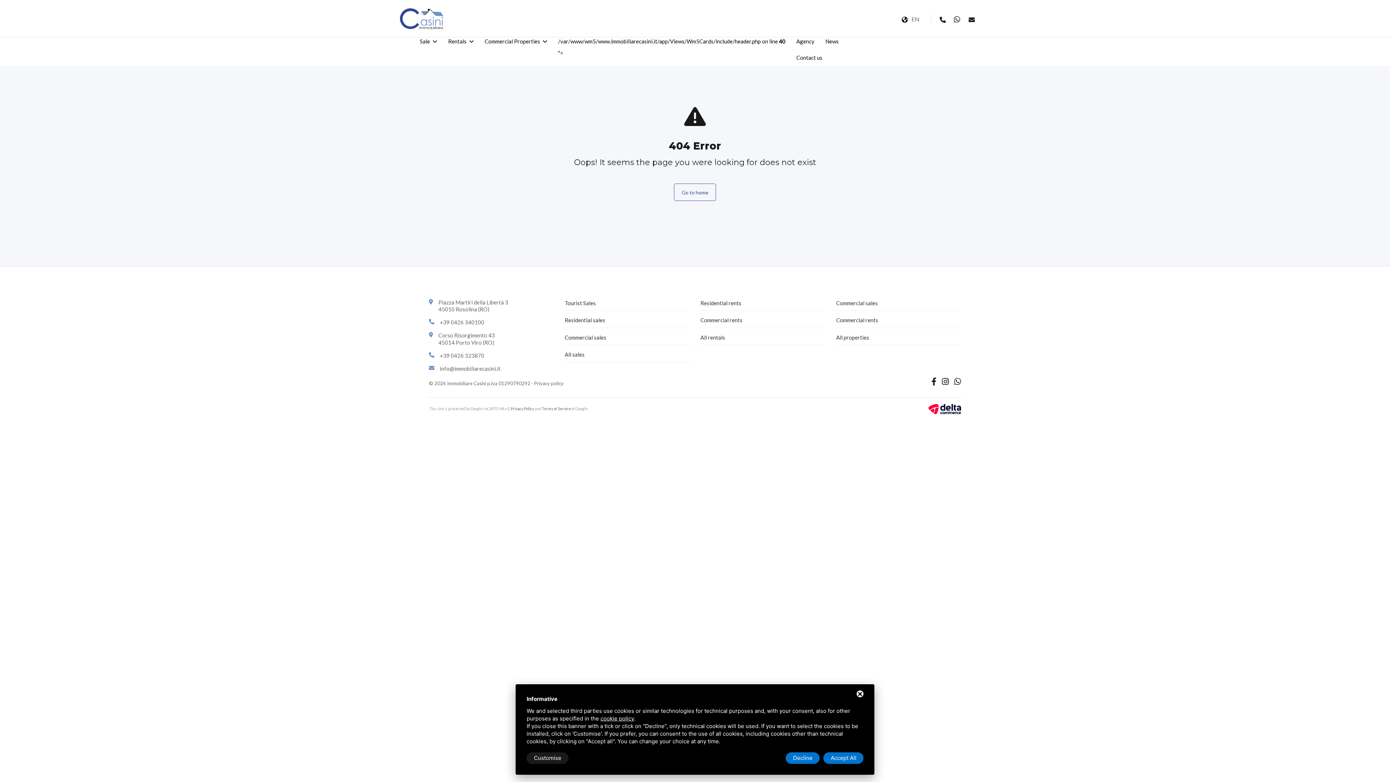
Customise (547, 757)
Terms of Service (556, 409)
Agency (805, 41)
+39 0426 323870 (462, 355)
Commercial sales (585, 337)
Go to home (695, 192)
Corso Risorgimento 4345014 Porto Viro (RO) (466, 339)
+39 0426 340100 (462, 322)
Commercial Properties (512, 41)
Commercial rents (721, 320)
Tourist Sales (580, 303)
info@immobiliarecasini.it (470, 368)
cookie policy (617, 718)
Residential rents (720, 303)
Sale (425, 41)
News (832, 41)
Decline (803, 757)
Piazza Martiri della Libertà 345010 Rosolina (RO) (473, 306)
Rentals (457, 41)
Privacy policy (549, 383)
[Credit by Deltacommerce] (944, 408)
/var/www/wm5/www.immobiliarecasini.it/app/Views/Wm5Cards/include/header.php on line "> (671, 47)
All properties (852, 337)
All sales (575, 354)
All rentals (712, 337)
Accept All (843, 757)
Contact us (809, 57)
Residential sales (585, 320)
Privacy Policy (522, 409)
